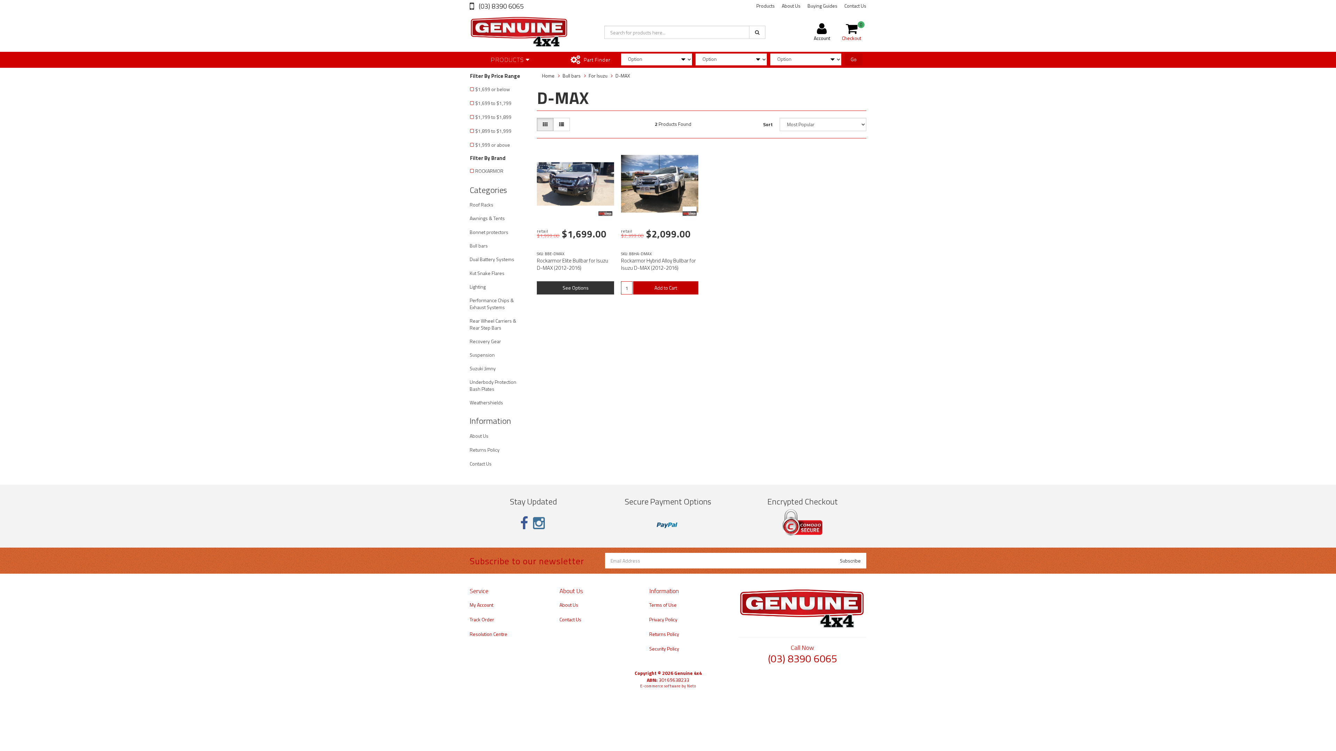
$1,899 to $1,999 (493, 131)
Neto (691, 686)
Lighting (478, 286)
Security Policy (664, 648)
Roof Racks (481, 204)
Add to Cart (665, 287)
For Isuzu (598, 75)
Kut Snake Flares (487, 273)
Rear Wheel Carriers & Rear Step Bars (493, 324)
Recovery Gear (485, 341)
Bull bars (479, 245)
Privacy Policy (663, 619)
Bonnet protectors (489, 232)
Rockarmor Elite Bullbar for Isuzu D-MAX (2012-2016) (572, 264)
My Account (481, 604)
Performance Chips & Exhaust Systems (492, 304)
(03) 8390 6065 (500, 6)
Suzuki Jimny (483, 368)
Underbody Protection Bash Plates (493, 385)
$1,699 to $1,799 (493, 103)
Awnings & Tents (487, 218)
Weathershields (486, 402)
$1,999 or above (492, 144)
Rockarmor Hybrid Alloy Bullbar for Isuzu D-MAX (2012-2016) (658, 264)
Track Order (482, 619)
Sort (768, 124)
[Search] (757, 32)
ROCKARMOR (489, 171)
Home (548, 75)
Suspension (482, 354)
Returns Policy (485, 449)
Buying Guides (822, 5)
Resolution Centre (488, 634)
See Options (576, 287)
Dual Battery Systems (492, 259)
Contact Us (855, 5)
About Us (791, 5)
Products (765, 5)
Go (854, 59)
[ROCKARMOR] (605, 213)
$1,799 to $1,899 (493, 117)
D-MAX (622, 75)
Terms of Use (663, 604)
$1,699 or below (492, 89)
